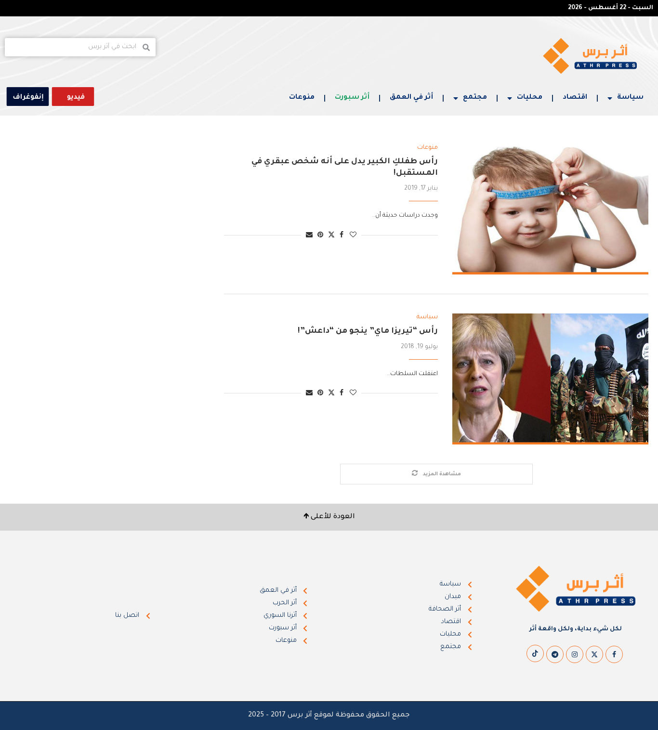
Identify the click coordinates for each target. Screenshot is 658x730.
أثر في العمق (411, 98)
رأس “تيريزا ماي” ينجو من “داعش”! (368, 331)
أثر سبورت (352, 98)
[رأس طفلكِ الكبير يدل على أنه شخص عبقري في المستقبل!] (550, 209)
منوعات (302, 98)
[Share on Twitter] (331, 235)
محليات (529, 98)
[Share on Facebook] (341, 235)
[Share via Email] (309, 235)
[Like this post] (353, 235)
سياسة (630, 98)
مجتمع (475, 98)
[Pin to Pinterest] (320, 235)
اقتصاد (575, 98)
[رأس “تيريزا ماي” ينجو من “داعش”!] (550, 378)
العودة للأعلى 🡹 (329, 517)
